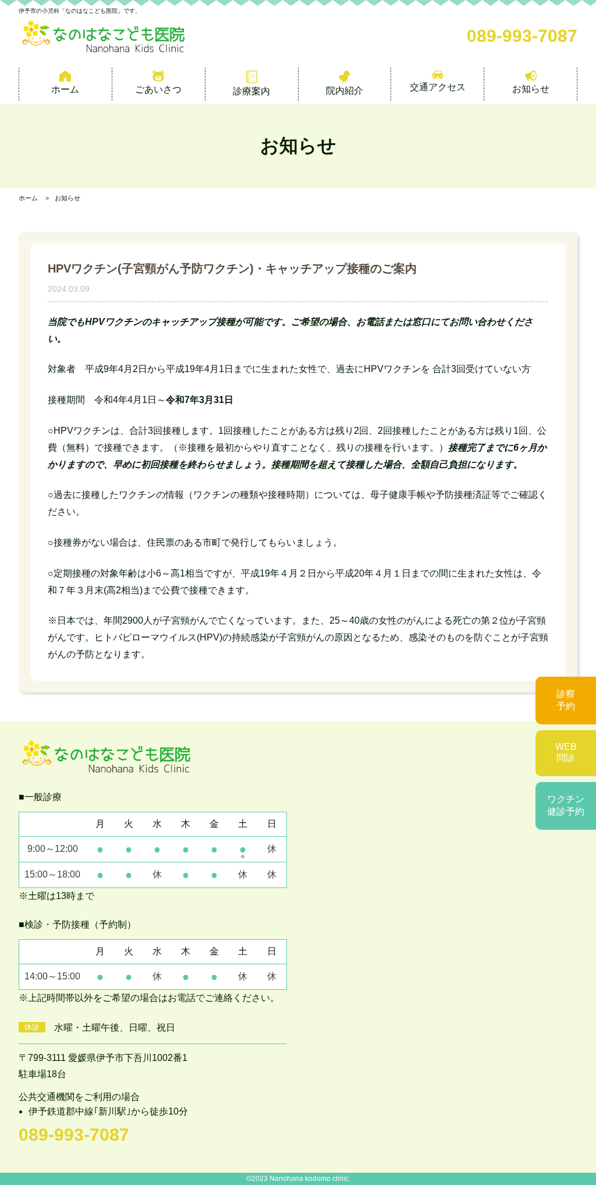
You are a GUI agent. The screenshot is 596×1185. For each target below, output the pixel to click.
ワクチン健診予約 (565, 805)
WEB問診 (566, 752)
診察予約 (565, 700)
